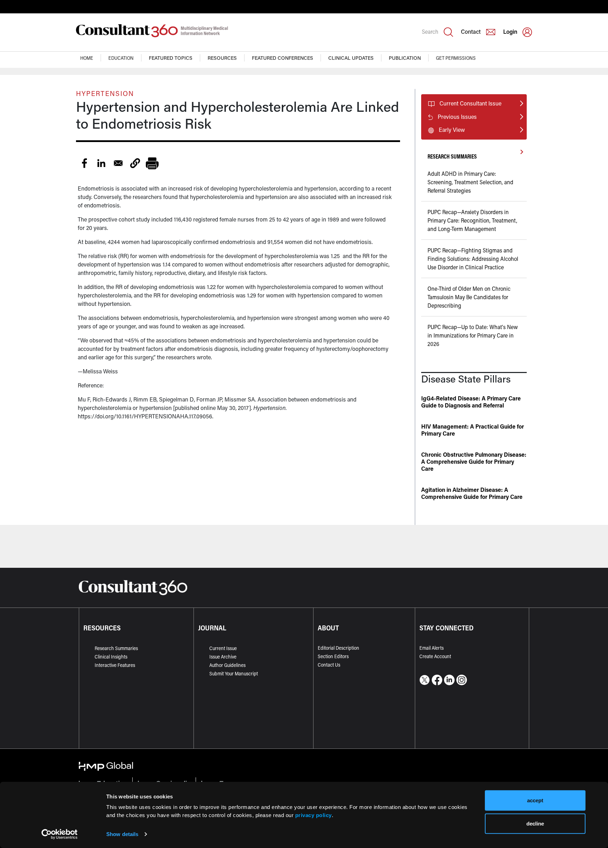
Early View (452, 129)
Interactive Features (115, 665)
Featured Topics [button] (170, 57)
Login (510, 31)
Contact (471, 31)
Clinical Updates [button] (351, 57)
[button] (135, 163)
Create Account (435, 656)
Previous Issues (457, 116)
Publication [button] (405, 57)
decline (535, 823)
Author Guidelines (227, 665)
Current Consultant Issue (470, 103)
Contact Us (329, 664)
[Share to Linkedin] (101, 163)
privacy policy (313, 815)
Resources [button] (222, 57)
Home (86, 57)
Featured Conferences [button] (282, 57)
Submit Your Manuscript (233, 673)
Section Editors (333, 656)
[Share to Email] (118, 163)
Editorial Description (338, 647)
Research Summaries (116, 648)
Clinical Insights (111, 656)
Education (121, 57)
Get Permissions (456, 57)
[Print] (152, 163)
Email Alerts (431, 647)
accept (535, 800)
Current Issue (223, 648)
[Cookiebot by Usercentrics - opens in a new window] (59, 834)
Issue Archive (222, 656)
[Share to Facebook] (84, 163)
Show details (122, 834)
